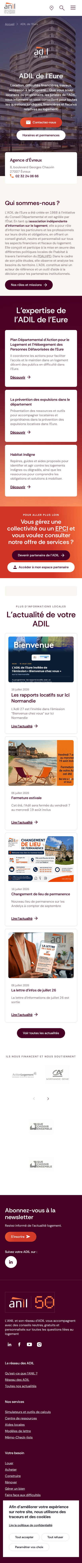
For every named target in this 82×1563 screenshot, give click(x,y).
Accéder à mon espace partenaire (44, 567)
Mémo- (19, 1437)
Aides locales (15, 1425)
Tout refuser (55, 1537)
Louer (9, 1463)
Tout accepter (24, 1537)
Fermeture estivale (26, 798)
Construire (13, 1476)
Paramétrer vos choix (29, 1547)
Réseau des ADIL (17, 1380)
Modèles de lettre (18, 1431)
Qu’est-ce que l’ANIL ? (21, 1373)
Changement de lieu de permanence (40, 894)
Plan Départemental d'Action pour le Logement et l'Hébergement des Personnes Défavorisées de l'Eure (39, 344)
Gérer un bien (15, 1489)
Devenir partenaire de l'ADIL (38, 555)
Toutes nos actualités (20, 1386)
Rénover (11, 1482)
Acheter (11, 1469)
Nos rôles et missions (26, 285)
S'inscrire (17, 1237)
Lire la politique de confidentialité (30, 1525)
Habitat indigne (22, 454)
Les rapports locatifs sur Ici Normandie (40, 698)
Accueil (9, 24)
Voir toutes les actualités (41, 1033)
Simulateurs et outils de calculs (28, 1412)
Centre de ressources (21, 1418)
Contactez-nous (44, 122)
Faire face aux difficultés (23, 1495)
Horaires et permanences (41, 135)
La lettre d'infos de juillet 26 (33, 990)
